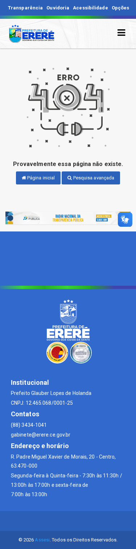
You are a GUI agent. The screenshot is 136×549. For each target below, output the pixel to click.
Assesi (42, 539)
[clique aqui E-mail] (50, 521)
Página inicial (40, 177)
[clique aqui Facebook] (68, 521)
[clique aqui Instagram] (85, 521)
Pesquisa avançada (93, 177)
